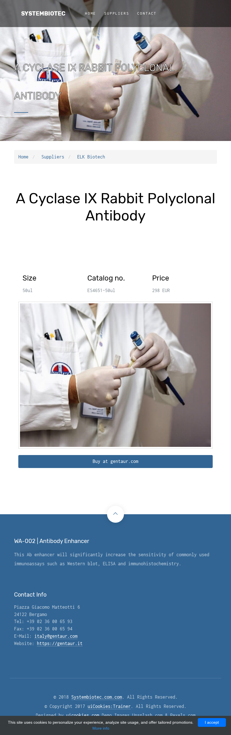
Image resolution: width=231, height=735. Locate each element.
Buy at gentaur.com (115, 461)
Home (90, 13)
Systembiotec (43, 13)
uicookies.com (82, 715)
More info (100, 728)
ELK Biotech (91, 156)
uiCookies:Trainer (109, 706)
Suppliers (116, 13)
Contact (147, 13)
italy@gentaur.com (55, 636)
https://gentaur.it (60, 643)
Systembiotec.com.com (96, 696)
